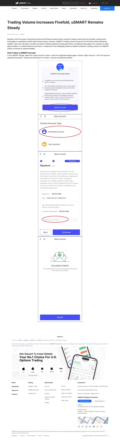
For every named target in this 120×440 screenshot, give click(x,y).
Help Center (54, 8)
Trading (47, 402)
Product (14, 8)
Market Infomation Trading (50, 398)
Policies (40, 435)
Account (47, 386)
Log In (106, 3)
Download (73, 8)
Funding (47, 393)
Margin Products (66, 389)
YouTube (32, 340)
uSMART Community (55, 344)
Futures (63, 386)
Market (35, 8)
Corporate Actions (66, 397)
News (64, 8)
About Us (84, 8)
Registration (15, 435)
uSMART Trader (32, 386)
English (82, 3)
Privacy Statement (31, 435)
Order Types (64, 400)
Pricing (43, 8)
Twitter (20, 340)
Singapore (94, 3)
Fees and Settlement (50, 390)
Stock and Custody (66, 393)
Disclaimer (46, 435)
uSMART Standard (33, 390)
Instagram (26, 340)
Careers (14, 394)
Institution (94, 8)
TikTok (39, 340)
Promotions (25, 8)
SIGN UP (107, 8)
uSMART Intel (32, 393)
